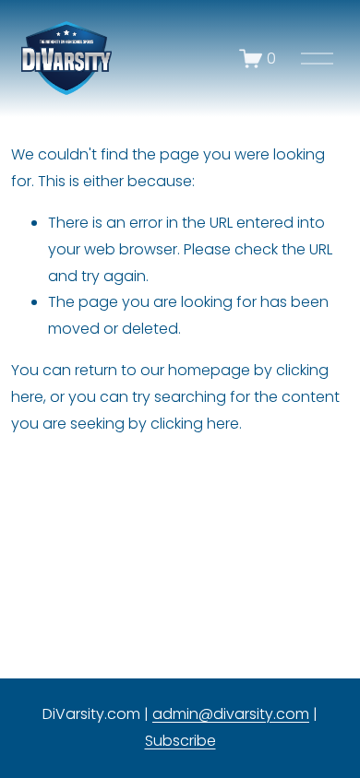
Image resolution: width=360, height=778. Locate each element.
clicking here (194, 423)
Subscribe (180, 740)
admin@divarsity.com (230, 714)
